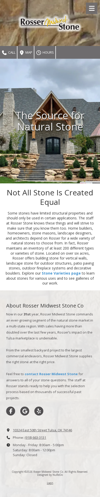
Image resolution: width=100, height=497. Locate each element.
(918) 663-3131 (35, 437)
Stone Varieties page (61, 273)
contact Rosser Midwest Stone (51, 374)
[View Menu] (91, 8)
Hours (48, 52)
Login (50, 483)
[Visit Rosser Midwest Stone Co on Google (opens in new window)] (24, 411)
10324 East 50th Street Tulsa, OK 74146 (42, 430)
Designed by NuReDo (50, 475)
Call (11, 52)
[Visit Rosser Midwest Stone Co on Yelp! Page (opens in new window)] (38, 411)
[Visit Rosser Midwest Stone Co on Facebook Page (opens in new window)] (10, 411)
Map (28, 52)
